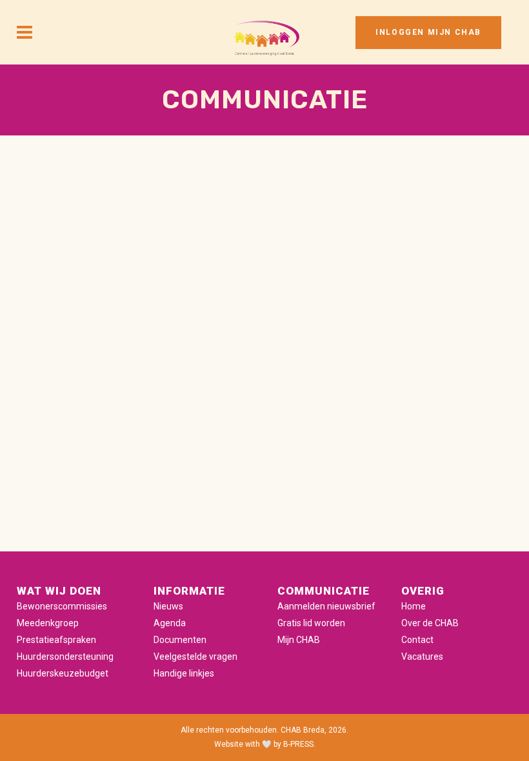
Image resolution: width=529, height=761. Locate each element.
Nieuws (168, 606)
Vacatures (422, 656)
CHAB (308, 640)
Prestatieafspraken (56, 640)
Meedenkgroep (48, 623)
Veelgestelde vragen (195, 656)
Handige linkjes (184, 673)
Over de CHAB (430, 623)
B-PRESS (298, 744)
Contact (417, 640)
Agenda (170, 623)
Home (413, 606)
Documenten (180, 640)
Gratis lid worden (311, 623)
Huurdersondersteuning (65, 656)
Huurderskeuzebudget (62, 673)
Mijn (286, 640)
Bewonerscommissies (62, 606)
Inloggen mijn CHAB (428, 32)
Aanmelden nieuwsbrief (326, 606)
